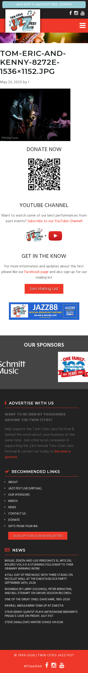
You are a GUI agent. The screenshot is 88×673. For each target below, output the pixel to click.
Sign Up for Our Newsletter (37, 536)
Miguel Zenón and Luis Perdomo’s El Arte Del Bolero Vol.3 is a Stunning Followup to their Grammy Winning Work (39, 564)
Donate (14, 520)
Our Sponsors (19, 494)
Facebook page (36, 272)
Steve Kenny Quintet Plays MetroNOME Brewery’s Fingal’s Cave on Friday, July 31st (41, 614)
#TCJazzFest (33, 666)
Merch (13, 501)
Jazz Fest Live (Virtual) (25, 488)
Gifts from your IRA (23, 526)
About (13, 482)
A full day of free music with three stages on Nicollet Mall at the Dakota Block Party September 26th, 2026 (39, 579)
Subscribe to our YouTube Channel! (54, 221)
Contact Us (17, 513)
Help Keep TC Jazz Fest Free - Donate (44, 4)
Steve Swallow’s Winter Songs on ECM (34, 622)
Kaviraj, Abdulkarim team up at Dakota (34, 605)
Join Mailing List (44, 288)
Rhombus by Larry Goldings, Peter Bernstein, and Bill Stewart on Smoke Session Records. (38, 591)
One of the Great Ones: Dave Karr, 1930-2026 (37, 599)
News (12, 507)
